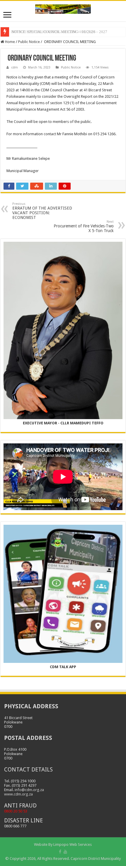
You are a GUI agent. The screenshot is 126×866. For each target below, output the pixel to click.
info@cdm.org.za (29, 790)
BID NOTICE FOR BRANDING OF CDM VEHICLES (53, 32)
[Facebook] (60, 851)
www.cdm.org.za (18, 794)
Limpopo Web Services (72, 844)
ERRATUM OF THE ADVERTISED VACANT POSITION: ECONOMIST (42, 211)
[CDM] (63, 8)
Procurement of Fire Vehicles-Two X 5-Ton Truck (84, 226)
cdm (14, 67)
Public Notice (29, 42)
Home (9, 42)
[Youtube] (65, 851)
